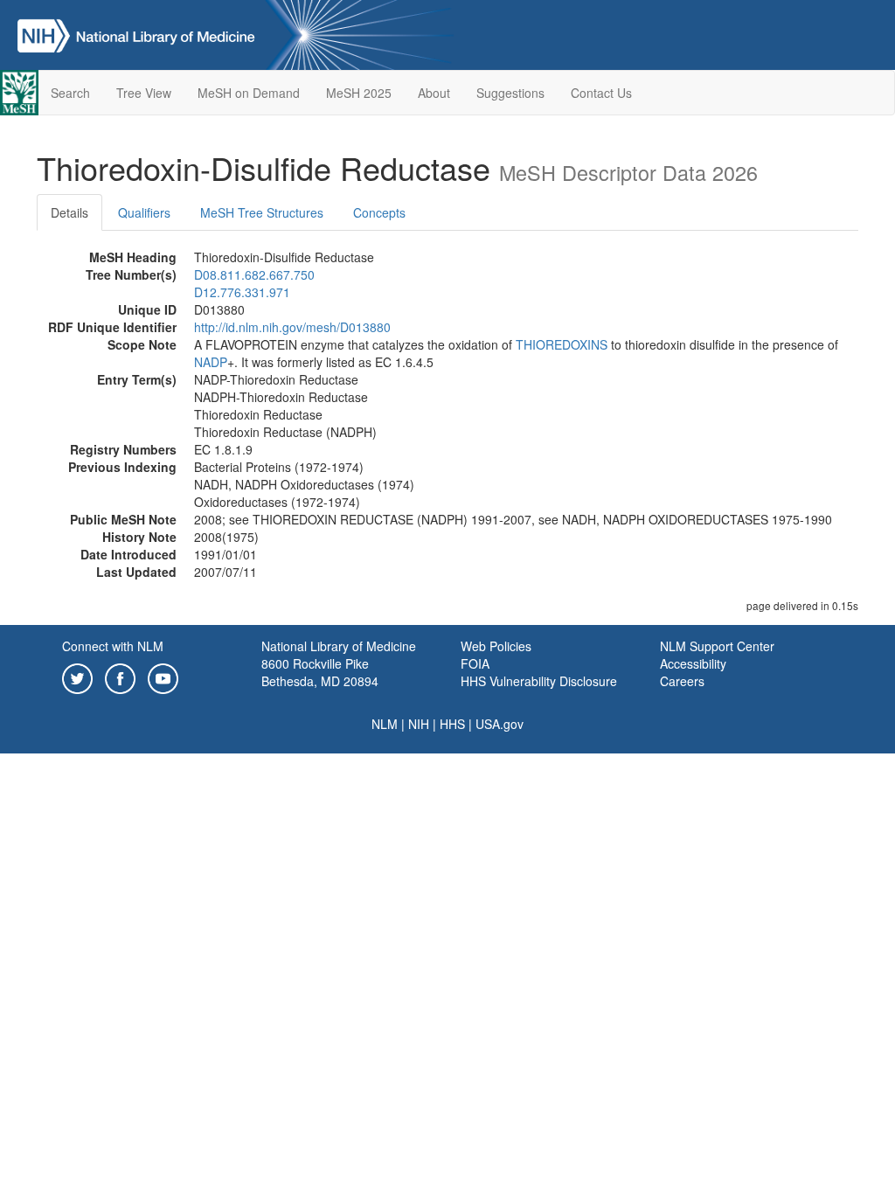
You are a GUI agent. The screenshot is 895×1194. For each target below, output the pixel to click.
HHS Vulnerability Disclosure (539, 681)
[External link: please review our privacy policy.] (77, 676)
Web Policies (496, 646)
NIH (418, 723)
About (434, 92)
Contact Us (601, 92)
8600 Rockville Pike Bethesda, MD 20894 (319, 672)
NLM (384, 723)
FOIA (475, 663)
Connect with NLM (112, 646)
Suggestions (510, 92)
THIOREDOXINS (561, 344)
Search (70, 92)
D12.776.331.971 (242, 292)
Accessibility (693, 663)
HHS (452, 723)
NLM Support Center (717, 646)
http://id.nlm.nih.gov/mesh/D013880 (292, 327)
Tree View (143, 92)
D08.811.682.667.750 (254, 274)
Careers (682, 681)
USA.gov (499, 723)
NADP (210, 362)
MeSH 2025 (359, 92)
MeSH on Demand (249, 92)
